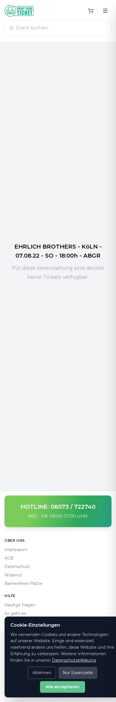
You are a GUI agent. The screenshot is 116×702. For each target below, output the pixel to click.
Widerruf (13, 575)
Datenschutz (17, 566)
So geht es (15, 613)
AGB (9, 558)
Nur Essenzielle (78, 672)
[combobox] (58, 28)
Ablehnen (41, 672)
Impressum (16, 549)
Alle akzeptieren (62, 686)
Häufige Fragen (20, 604)
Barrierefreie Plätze (24, 583)
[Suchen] (105, 11)
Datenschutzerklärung (74, 660)
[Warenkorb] (90, 11)
